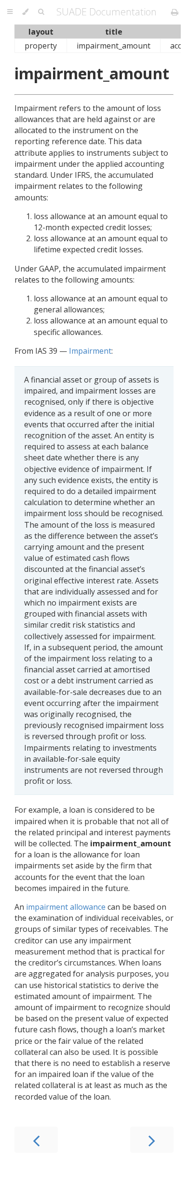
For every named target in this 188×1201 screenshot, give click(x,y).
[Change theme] (25, 12)
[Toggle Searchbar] (41, 12)
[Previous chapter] (36, 1140)
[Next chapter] (152, 1140)
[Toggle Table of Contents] (9, 12)
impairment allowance (66, 907)
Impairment (90, 351)
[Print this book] (175, 12)
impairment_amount (91, 73)
